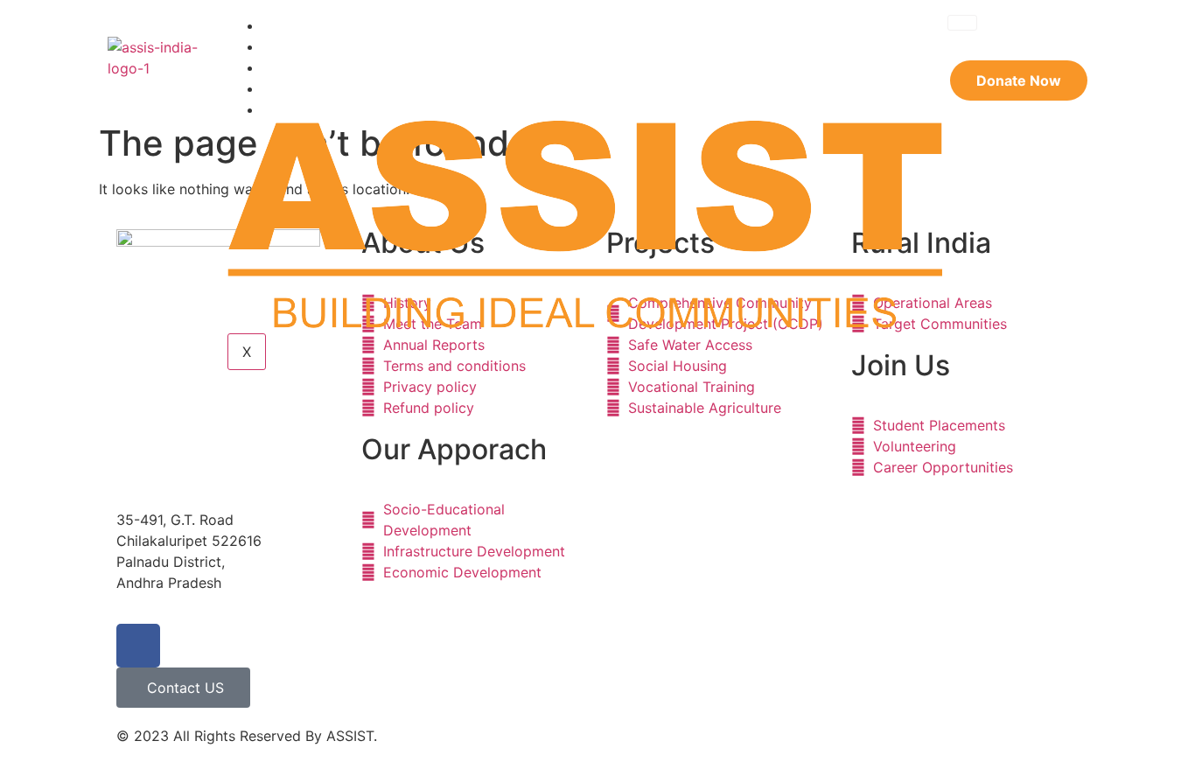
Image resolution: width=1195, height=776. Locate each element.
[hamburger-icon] (962, 23)
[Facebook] (138, 646)
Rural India (311, 88)
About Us (307, 25)
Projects (304, 67)
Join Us (300, 109)
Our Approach (323, 46)
